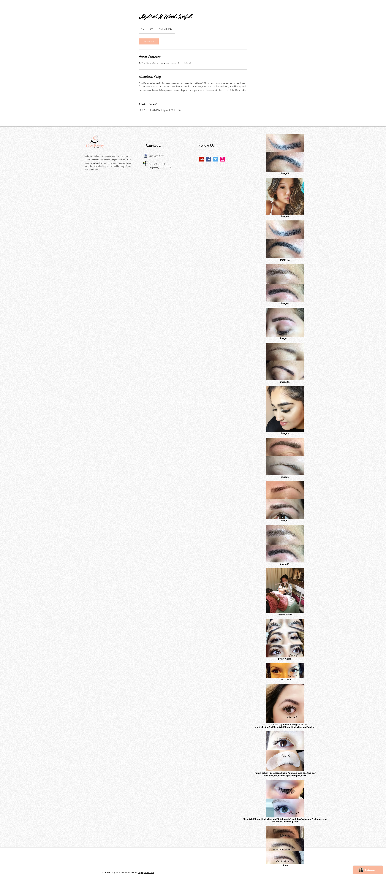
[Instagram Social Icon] (222, 159)
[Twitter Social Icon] (215, 159)
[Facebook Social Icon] (208, 159)
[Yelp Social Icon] (201, 159)
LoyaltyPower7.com (146, 872)
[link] (149, 41)
